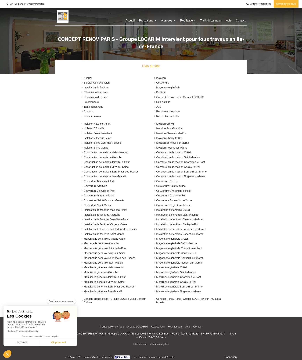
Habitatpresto (167, 357)
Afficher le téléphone (260, 3)
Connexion (230, 356)
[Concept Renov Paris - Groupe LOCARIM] (62, 20)
